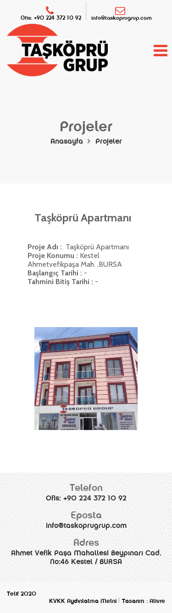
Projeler (108, 141)
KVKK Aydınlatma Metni (83, 601)
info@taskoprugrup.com (121, 18)
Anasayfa (66, 141)
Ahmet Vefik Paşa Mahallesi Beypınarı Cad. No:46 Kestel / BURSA (86, 551)
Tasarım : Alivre (143, 601)
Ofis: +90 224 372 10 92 (51, 18)
